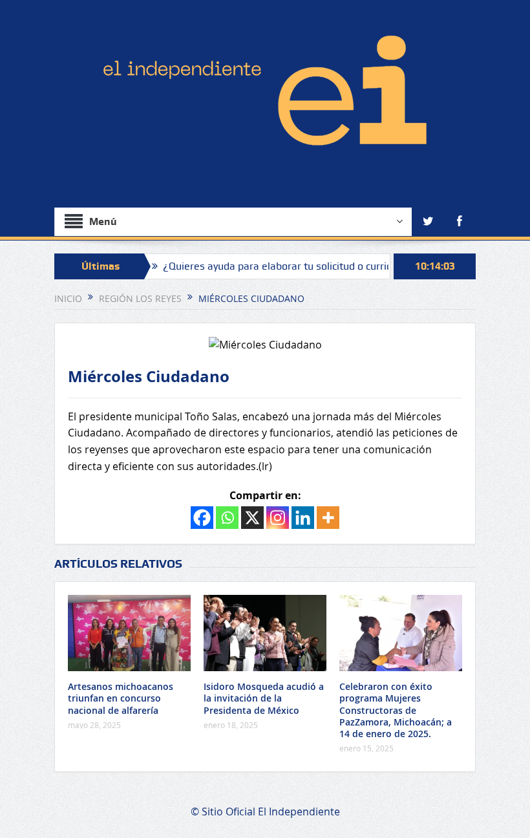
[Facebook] (202, 517)
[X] (252, 517)
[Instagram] (277, 517)
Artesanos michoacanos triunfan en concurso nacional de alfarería (120, 698)
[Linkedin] (303, 517)
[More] (328, 517)
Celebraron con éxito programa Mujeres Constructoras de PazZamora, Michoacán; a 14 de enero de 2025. (395, 710)
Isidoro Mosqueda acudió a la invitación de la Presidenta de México (264, 698)
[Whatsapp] (227, 517)
